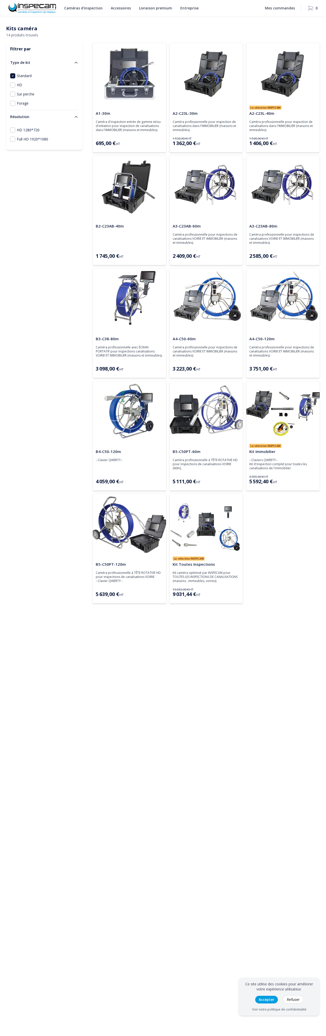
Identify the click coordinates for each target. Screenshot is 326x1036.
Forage (23, 103)
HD (19, 84)
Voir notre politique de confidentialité (279, 1009)
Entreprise (189, 8)
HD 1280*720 (28, 129)
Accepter (266, 999)
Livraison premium (155, 8)
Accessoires (121, 8)
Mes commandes (280, 8)
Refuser (293, 999)
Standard (24, 75)
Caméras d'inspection (83, 8)
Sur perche (25, 94)
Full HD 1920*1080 (32, 139)
